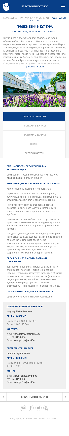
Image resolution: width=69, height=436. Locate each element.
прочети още (36, 67)
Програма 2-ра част (34, 135)
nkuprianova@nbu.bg (25, 376)
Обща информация (34, 116)
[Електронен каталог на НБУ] (6, 7)
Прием (34, 144)
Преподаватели (34, 153)
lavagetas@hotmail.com (27, 334)
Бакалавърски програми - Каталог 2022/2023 (26, 18)
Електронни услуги (34, 397)
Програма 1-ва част (34, 125)
